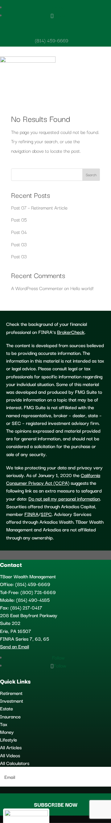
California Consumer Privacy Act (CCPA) (53, 478)
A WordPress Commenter (37, 288)
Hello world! (81, 288)
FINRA (31, 513)
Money (7, 731)
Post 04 (19, 231)
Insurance (10, 716)
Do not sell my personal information (64, 498)
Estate (6, 708)
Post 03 (19, 244)
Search (91, 174)
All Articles (11, 747)
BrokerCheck (70, 331)
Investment (11, 700)
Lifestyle (8, 739)
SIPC (46, 513)
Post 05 (19, 219)
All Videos (10, 755)
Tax (3, 724)
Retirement (11, 692)
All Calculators (14, 763)
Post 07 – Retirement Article (39, 207)
